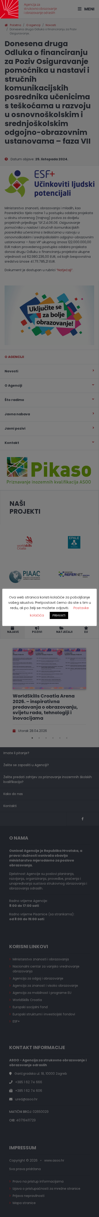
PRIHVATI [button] (58, 615)
